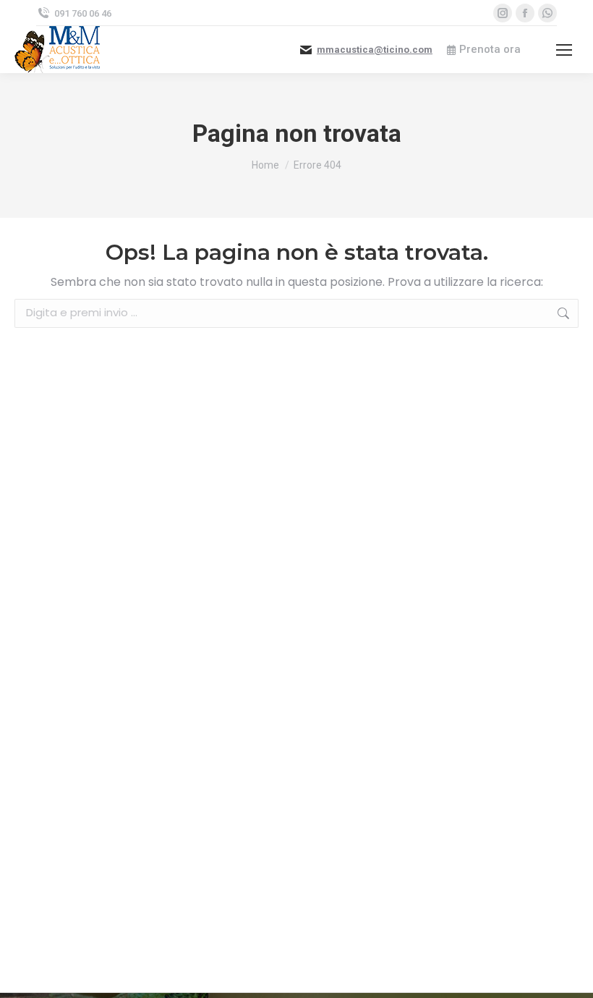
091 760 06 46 (82, 13)
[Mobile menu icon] (564, 49)
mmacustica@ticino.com (374, 49)
